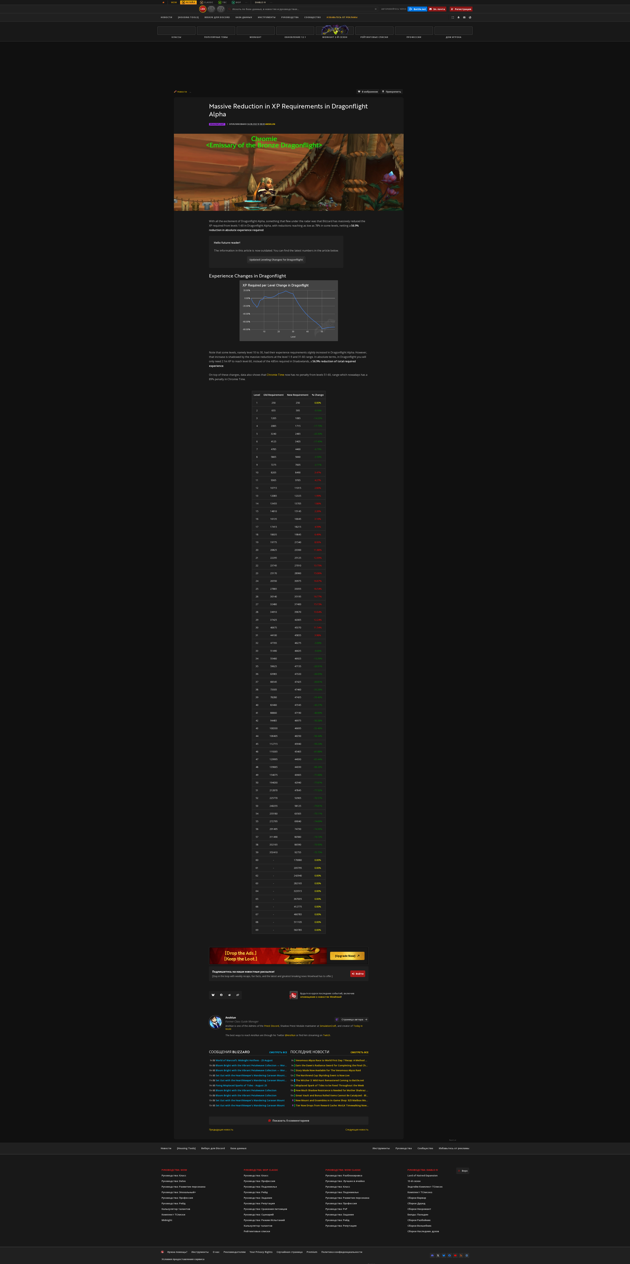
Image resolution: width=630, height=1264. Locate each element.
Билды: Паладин (418, 1214)
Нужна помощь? (177, 1251)
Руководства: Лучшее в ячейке (345, 1181)
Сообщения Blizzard (229, 1051)
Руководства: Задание (258, 1197)
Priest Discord (271, 1025)
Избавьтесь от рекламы (342, 17)
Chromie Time (275, 375)
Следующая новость (357, 1129)
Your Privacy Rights (261, 1251)
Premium (312, 1251)
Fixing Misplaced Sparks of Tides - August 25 (241, 1085)
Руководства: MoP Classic (261, 1169)
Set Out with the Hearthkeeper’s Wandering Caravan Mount (250, 1100)
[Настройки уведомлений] (458, 17)
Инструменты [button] (267, 17)
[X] (438, 1255)
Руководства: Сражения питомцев (265, 1209)
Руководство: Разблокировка (344, 1175)
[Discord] (432, 1255)
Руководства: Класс (174, 1175)
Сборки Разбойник (419, 1220)
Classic (208, 2)
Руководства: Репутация (259, 1203)
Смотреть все (278, 1052)
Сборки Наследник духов (423, 1231)
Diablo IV (263, 2)
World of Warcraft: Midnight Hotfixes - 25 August (244, 1060)
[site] (294, 995)
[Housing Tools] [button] (188, 17)
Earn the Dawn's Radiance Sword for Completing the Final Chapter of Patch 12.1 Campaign (332, 1065)
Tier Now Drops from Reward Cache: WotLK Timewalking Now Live (332, 1105)
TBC (224, 2)
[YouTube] (455, 1255)
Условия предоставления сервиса (183, 1259)
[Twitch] (337, 1019)
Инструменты (381, 1148)
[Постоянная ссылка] (238, 995)
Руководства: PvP (336, 1209)
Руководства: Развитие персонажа (183, 1186)
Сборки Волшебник (419, 1225)
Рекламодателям (235, 1251)
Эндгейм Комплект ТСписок (425, 1186)
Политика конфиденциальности (341, 1251)
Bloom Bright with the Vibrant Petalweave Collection (246, 1090)
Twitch (326, 1035)
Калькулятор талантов (176, 1209)
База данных (244, 17)
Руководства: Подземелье (260, 1186)
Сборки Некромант (419, 1209)
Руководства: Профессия (177, 1197)
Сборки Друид (416, 1203)
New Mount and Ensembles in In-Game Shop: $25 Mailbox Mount (332, 1100)
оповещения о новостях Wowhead (320, 996)
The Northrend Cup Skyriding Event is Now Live (322, 1075)
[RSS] (461, 1255)
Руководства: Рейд (174, 1203)
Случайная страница (290, 1251)
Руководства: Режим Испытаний (264, 1220)
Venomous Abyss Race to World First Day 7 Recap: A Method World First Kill (332, 1060)
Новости (166, 17)
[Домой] (178, 9)
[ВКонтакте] (466, 1255)
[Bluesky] (213, 995)
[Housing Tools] (186, 1148)
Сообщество (312, 17)
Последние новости (309, 1051)
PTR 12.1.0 (211, 9)
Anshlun (270, 124)
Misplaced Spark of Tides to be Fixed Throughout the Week (330, 1085)
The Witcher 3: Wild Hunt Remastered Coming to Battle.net (330, 1080)
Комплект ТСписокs (420, 1192)
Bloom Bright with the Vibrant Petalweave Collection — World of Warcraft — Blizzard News (251, 1065)
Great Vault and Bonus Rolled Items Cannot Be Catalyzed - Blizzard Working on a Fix (332, 1095)
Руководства (290, 17)
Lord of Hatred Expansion (423, 1175)
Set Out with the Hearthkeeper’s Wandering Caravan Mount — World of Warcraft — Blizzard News (251, 1075)
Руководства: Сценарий (259, 1214)
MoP (238, 2)
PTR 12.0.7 (221, 9)
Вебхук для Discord (217, 17)
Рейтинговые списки (257, 1231)
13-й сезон (414, 1181)
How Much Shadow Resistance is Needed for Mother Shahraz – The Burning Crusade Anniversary (332, 1090)
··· (246, 2)
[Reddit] (229, 995)
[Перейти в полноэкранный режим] (452, 17)
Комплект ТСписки (173, 1214)
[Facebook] (221, 995)
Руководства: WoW (174, 1169)
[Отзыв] (464, 17)
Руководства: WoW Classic (343, 1169)
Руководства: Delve (174, 1181)
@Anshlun (290, 1035)
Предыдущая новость (221, 1129)
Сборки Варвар (417, 1197)
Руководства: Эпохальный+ (179, 1192)
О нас (216, 1251)
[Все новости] (163, 2)
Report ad (452, 1140)
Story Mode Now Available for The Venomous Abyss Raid (328, 1070)
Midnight (167, 1220)
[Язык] (470, 17)
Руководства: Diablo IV (423, 1169)
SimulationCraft (328, 1025)
